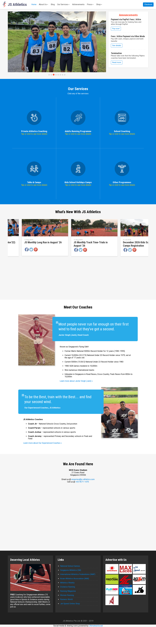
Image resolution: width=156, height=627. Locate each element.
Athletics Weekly (67, 583)
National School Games (70, 566)
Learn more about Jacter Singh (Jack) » (76, 381)
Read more (116, 62)
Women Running (67, 595)
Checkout (148, 4)
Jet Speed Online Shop (70, 603)
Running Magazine (68, 591)
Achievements (78, 4)
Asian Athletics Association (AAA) (74, 578)
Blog (53, 4)
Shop (98, 4)
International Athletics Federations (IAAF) (77, 574)
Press (89, 4)
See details (116, 45)
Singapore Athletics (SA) (70, 570)
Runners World (66, 599)
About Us (43, 4)
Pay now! (116, 28)
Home (33, 4)
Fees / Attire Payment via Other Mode (128, 36)
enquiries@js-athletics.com (83, 479)
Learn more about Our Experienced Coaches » (42, 443)
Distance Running (67, 587)
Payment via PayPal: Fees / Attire (126, 19)
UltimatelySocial (96, 626)
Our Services (62, 4)
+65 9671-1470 (82, 482)
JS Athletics (17, 4)
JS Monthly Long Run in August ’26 (43, 242)
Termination (116, 53)
